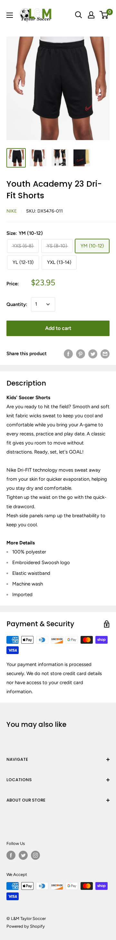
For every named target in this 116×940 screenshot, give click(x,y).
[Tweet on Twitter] (92, 353)
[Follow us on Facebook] (10, 855)
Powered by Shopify (25, 926)
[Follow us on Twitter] (23, 855)
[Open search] (78, 14)
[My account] (91, 14)
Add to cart (58, 328)
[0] (104, 15)
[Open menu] (9, 15)
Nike (11, 211)
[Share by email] (105, 353)
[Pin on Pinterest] (80, 353)
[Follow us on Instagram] (35, 855)
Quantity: (16, 304)
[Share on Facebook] (68, 353)
